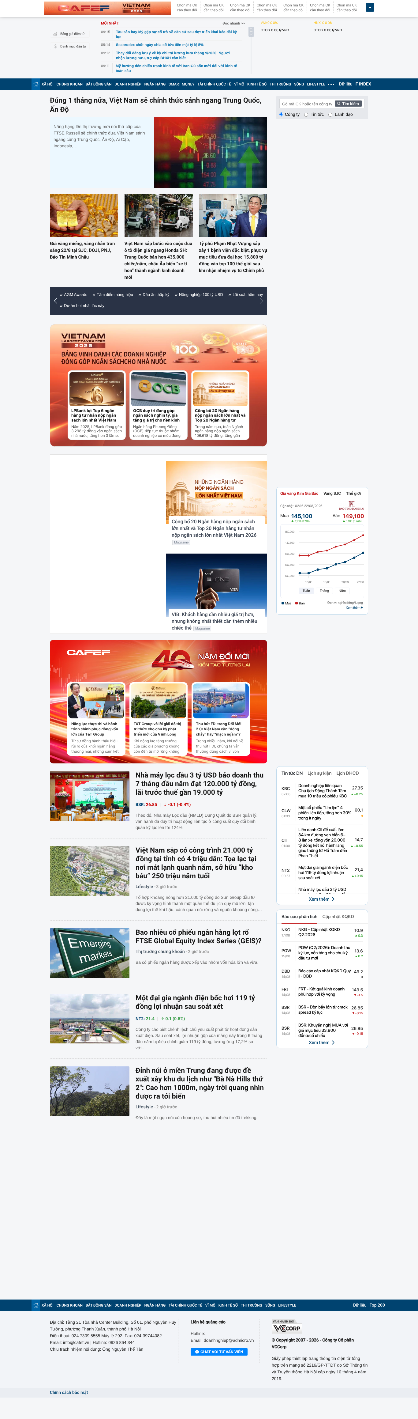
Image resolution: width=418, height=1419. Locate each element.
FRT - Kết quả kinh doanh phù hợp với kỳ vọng (321, 992)
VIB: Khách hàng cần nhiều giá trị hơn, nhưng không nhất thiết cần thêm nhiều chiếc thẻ (214, 621)
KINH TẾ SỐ (257, 84)
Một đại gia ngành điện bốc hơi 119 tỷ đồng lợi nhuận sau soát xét (195, 1002)
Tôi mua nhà (75, 305)
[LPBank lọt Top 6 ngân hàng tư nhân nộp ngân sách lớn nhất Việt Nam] (96, 389)
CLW (286, 810)
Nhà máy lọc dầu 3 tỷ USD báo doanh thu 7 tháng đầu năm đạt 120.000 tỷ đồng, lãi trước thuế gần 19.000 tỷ (199, 784)
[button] (57, 301)
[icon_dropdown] (370, 7)
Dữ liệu (346, 84)
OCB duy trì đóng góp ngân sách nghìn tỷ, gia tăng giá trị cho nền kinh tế (156, 415)
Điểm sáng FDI (151, 305)
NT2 (286, 870)
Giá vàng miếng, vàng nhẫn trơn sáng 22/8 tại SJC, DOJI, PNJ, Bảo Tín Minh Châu (82, 250)
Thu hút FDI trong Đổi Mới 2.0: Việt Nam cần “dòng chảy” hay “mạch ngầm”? (218, 728)
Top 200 (377, 1305)
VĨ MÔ (239, 84)
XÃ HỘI (48, 84)
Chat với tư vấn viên (221, 1351)
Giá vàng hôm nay (112, 305)
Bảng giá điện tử (72, 34)
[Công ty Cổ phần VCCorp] (320, 1326)
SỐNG (299, 84)
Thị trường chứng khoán (160, 951)
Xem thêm (319, 899)
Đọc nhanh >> (233, 23)
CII (284, 840)
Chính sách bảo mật (69, 1392)
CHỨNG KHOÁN (70, 84)
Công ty (292, 114)
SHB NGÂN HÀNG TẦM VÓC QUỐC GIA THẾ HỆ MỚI (186, 294)
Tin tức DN (292, 773)
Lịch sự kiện (319, 773)
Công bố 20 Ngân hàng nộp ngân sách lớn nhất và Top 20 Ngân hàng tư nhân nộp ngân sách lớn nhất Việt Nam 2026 (220, 415)
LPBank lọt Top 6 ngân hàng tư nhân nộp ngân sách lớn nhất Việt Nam (93, 415)
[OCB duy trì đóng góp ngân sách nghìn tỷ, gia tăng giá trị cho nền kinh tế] (158, 389)
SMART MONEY (181, 84)
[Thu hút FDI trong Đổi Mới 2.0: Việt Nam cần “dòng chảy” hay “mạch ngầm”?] (221, 700)
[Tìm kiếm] (348, 103)
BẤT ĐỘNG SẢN (99, 84)
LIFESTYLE (316, 84)
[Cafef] (88, 660)
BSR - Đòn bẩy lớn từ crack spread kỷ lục (323, 1010)
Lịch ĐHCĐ (348, 773)
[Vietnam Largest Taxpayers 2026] (83, 341)
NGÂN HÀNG (155, 84)
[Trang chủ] (36, 84)
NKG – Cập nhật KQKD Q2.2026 (319, 932)
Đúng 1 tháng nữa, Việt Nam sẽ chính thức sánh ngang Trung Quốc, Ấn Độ (155, 105)
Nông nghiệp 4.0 (188, 305)
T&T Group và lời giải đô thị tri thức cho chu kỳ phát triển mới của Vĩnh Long (157, 728)
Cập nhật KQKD (338, 916)
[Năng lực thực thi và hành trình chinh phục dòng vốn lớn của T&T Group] (96, 700)
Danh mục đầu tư (73, 46)
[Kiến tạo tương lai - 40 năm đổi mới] (200, 660)
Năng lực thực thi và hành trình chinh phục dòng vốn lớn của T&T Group (94, 728)
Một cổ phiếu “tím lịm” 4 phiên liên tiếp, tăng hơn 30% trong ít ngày (324, 813)
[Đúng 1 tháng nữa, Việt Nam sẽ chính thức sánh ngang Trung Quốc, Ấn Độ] (210, 152)
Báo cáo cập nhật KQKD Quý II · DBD (324, 974)
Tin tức (317, 114)
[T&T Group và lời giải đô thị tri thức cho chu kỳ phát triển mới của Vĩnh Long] (159, 700)
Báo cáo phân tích (299, 916)
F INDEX (363, 84)
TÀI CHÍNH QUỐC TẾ (214, 84)
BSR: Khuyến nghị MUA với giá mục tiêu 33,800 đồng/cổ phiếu (323, 1030)
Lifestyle (144, 886)
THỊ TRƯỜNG (280, 84)
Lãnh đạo (344, 114)
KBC (286, 788)
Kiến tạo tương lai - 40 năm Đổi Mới (95, 294)
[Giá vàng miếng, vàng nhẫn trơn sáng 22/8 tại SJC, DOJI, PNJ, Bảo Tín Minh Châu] (84, 215)
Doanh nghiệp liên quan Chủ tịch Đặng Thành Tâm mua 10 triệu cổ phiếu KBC (322, 791)
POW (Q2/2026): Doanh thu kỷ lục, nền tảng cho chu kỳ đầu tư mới (324, 953)
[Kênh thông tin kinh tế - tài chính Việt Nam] (107, 8)
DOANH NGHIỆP (128, 84)
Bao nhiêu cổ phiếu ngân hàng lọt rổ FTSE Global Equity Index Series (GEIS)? (199, 936)
